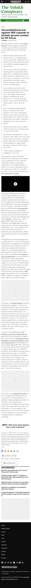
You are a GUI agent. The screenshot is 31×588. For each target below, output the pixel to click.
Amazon (3, 558)
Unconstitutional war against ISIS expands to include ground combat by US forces (15, 33)
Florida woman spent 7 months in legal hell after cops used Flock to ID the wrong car (14, 477)
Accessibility (19, 571)
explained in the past (19, 393)
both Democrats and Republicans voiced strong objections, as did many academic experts (14, 340)
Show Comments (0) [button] (10, 463)
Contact (3, 551)
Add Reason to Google (10, 456)
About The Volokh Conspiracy (14, 20)
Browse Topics (5, 528)
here (2, 221)
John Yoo (8, 219)
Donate (3, 541)
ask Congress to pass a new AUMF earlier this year (14, 334)
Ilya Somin (4, 40)
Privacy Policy (26, 571)
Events (3, 532)
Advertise (4, 545)
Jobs (2, 538)
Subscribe (4, 548)
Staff (2, 535)
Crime (3, 27)
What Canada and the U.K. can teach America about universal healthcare (15, 483)
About (3, 525)
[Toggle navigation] (2, 1)
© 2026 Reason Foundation (8, 571)
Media (3, 554)
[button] (29, 2)
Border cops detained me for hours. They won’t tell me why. (14, 471)
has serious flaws (23, 208)
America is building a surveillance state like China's (13, 488)
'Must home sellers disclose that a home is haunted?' (15, 426)
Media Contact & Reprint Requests (10, 458)
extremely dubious (16, 303)
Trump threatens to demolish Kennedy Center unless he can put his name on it (15, 494)
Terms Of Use (5, 573)
